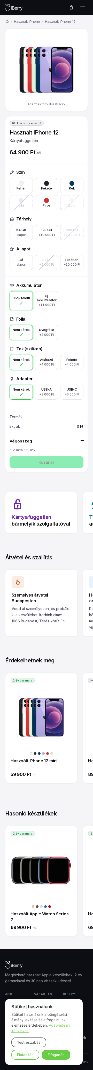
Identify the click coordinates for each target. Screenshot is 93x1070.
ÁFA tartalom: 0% (22, 450)
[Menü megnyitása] (83, 7)
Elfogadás (56, 1054)
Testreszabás (29, 1042)
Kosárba (46, 462)
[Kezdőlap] (7, 21)
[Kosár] (71, 7)
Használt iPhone (27, 21)
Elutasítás (25, 1054)
